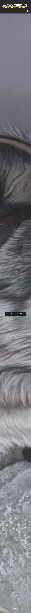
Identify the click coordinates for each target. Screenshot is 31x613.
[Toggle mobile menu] (28, 11)
